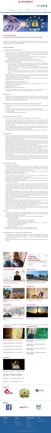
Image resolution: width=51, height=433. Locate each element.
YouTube (28, 421)
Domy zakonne (18, 422)
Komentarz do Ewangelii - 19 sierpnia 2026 (12, 352)
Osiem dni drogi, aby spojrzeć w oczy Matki (35, 282)
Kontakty (45, 10)
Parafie (16, 420)
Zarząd (4, 421)
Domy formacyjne (18, 423)
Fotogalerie (28, 10)
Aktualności (20, 10)
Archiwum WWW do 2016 (31, 427)
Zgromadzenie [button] (11, 10)
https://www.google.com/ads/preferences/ (18, 208)
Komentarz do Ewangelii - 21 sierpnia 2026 (12, 346)
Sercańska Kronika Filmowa (30, 423)
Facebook (28, 420)
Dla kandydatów (6, 422)
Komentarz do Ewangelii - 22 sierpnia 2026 (12, 343)
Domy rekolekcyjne (18, 425)
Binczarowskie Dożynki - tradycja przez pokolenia (12, 300)
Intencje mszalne (37, 10)
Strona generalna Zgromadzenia (29, 425)
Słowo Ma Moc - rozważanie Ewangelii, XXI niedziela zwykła (36, 340)
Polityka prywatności (42, 421)
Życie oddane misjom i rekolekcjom (34, 300)
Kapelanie (17, 421)
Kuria (4, 420)
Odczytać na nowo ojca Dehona (10, 282)
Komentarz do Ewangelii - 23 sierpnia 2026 (12, 340)
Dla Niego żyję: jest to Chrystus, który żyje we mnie (13, 319)
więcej (23, 269)
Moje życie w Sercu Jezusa (32, 318)
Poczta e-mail (40, 420)
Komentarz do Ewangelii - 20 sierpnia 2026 (12, 349)
